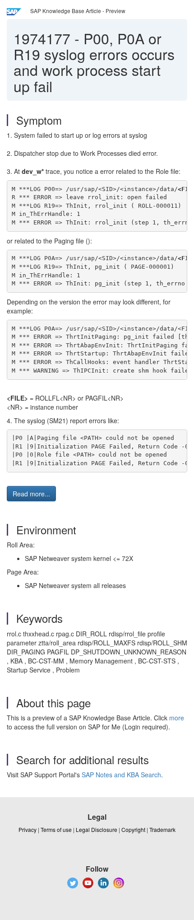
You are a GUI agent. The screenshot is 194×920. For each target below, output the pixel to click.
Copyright (133, 829)
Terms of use (56, 829)
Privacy (27, 829)
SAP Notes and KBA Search (121, 774)
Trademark (162, 829)
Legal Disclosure (96, 829)
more (176, 717)
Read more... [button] (31, 493)
